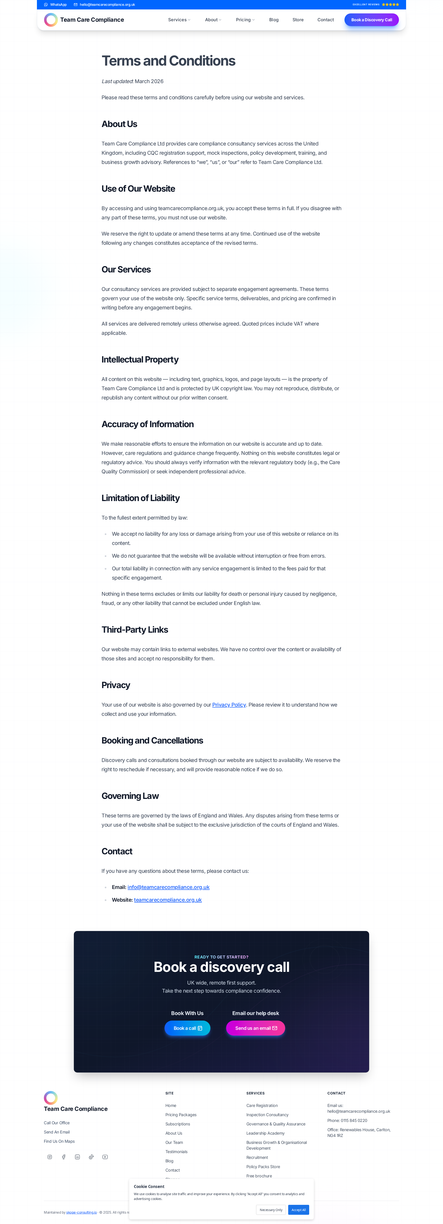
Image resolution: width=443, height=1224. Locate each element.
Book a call (185, 1028)
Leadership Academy (265, 1133)
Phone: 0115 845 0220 (347, 1120)
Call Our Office (57, 1122)
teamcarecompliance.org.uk (168, 900)
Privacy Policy (229, 704)
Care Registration (262, 1105)
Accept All (299, 1210)
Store (298, 19)
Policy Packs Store (263, 1166)
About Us (173, 1133)
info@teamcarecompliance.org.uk (169, 887)
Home (170, 1105)
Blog (274, 19)
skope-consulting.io (81, 1212)
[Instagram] (49, 1157)
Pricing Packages (181, 1114)
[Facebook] (63, 1157)
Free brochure (259, 1175)
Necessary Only (271, 1210)
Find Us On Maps (59, 1141)
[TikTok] (91, 1157)
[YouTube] (105, 1157)
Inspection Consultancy (267, 1114)
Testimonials (176, 1151)
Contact (325, 19)
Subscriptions (177, 1123)
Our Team (174, 1142)
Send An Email (57, 1132)
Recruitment (257, 1157)
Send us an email (253, 1028)
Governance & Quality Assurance (275, 1123)
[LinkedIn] (77, 1157)
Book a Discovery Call (371, 19)
